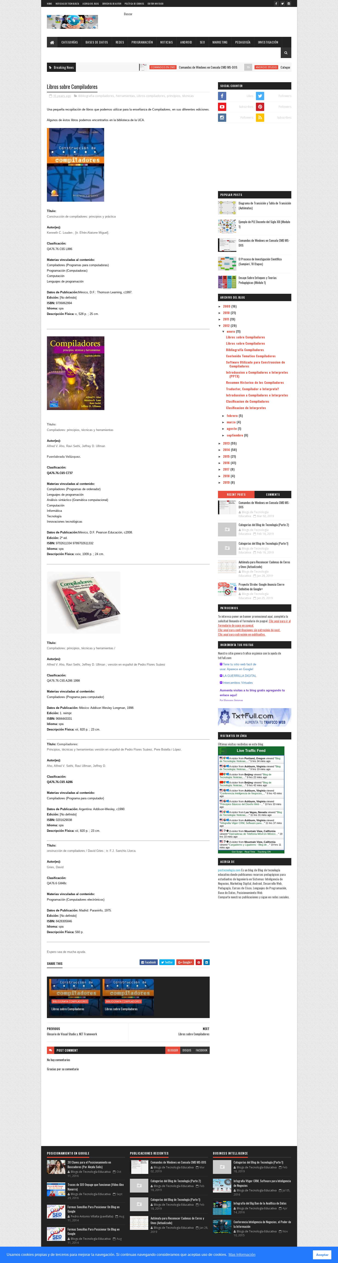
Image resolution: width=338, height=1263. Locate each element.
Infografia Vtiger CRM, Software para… (242, 823)
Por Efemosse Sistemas (231, 700)
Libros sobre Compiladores (68, 1008)
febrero (233, 415)
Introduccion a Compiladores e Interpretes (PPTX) (257, 374)
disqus (187, 1050)
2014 (227, 449)
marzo (232, 421)
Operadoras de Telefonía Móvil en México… (253, 833)
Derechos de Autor (111, 3)
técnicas (188, 96)
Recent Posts (236, 494)
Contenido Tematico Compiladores (251, 355)
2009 (227, 306)
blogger (173, 1050)
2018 (227, 475)
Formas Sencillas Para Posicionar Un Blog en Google (94, 1209)
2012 (227, 325)
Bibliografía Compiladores (245, 349)
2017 (226, 469)
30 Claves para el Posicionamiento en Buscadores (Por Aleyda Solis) (89, 1164)
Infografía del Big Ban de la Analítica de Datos (260, 1203)
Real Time (250, 851)
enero (231, 331)
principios (173, 96)
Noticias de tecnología (67, 3)
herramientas (125, 96)
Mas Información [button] (242, 1255)
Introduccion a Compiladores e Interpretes (257, 395)
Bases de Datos (97, 42)
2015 (227, 456)
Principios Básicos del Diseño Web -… (242, 804)
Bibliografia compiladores (96, 96)
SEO (202, 42)
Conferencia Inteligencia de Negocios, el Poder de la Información (262, 1224)
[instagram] (288, 3)
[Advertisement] (254, 157)
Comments (273, 494)
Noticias (166, 42)
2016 (227, 462)
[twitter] (282, 3)
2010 (227, 312)
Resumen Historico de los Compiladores (255, 382)
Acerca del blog (91, 3)
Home (49, 3)
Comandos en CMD (132, 67)
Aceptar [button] (322, 1255)
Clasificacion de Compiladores (247, 401)
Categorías (69, 42)
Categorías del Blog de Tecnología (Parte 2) (276, 67)
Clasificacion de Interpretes (246, 407)
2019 (227, 482)
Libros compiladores (151, 96)
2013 (227, 443)
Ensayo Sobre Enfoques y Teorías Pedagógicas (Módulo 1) (258, 280)
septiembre (235, 435)
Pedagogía (243, 42)
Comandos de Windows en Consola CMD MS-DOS (178, 67)
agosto (232, 428)
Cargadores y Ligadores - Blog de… (249, 844)
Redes (120, 42)
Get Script (237, 851)
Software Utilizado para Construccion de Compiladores (255, 364)
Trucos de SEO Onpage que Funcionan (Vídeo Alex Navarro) (96, 1186)
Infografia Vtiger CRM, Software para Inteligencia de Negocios (262, 1183)
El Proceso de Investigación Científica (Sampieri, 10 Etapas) (260, 261)
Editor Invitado (155, 3)
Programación (142, 42)
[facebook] (276, 3)
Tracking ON (264, 851)
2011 (226, 319)
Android (186, 42)
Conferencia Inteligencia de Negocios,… (243, 793)
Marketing (220, 42)
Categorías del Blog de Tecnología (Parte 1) (263, 543)
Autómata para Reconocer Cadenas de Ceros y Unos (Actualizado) (264, 564)
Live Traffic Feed (251, 751)
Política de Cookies (134, 3)
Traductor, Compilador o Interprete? (252, 388)
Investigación (268, 42)
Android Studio (236, 67)
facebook (201, 1050)
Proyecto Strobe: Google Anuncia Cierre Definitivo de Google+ (261, 586)
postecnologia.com (229, 869)
